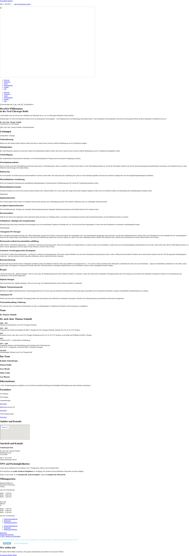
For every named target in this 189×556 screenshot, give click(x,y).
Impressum (7, 521)
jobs (5, 89)
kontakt (6, 87)
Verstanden (7, 543)
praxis (6, 83)
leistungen (7, 82)
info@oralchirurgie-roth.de (22, 4)
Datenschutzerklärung (11, 519)
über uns (6, 80)
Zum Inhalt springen (6, 1)
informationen (8, 85)
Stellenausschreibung (10, 522)
